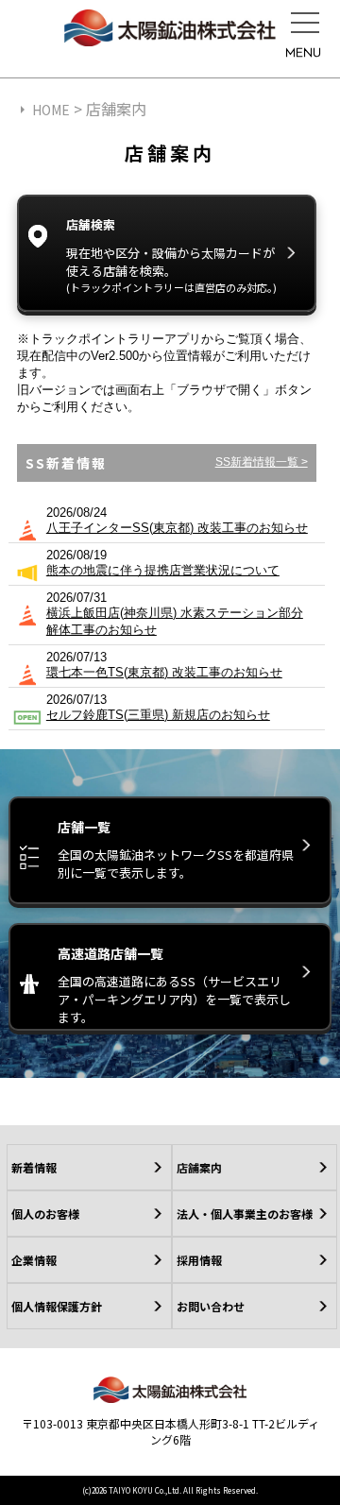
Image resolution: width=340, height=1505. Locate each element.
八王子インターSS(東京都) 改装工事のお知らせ (177, 528)
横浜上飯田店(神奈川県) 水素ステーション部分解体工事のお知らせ (174, 621)
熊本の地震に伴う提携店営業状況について (163, 570)
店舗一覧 (176, 849)
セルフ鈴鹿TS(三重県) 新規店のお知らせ (158, 715)
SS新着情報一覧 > (261, 462)
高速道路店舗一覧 (174, 985)
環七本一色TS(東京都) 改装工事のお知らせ (164, 672)
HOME (51, 109)
